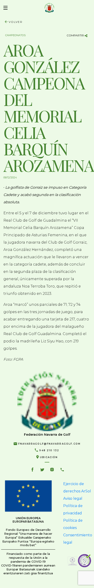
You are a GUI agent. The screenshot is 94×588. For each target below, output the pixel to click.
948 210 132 (49, 450)
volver (16, 22)
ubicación (49, 457)
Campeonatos (15, 35)
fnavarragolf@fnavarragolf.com (49, 443)
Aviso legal (72, 498)
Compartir (76, 35)
